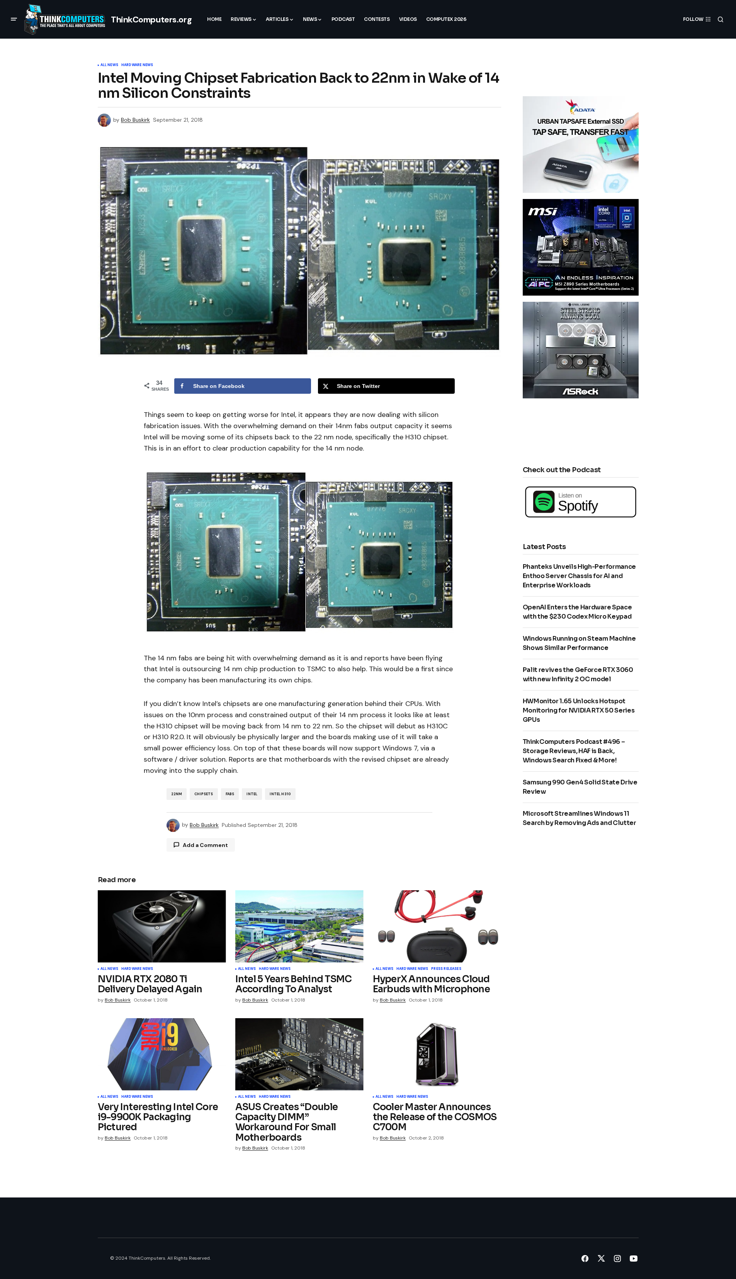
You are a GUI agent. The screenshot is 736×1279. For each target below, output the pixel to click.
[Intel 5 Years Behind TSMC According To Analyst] (299, 926)
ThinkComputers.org (151, 19)
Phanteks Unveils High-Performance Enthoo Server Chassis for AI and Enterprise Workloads (579, 576)
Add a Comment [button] (205, 845)
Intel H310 (280, 794)
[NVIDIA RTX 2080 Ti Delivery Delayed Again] (162, 926)
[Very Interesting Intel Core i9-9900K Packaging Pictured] (162, 1054)
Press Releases (446, 969)
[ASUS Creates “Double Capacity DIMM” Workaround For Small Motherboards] (299, 1054)
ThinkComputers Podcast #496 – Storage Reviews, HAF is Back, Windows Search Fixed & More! (574, 751)
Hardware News (137, 65)
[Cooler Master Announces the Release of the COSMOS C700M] (437, 1054)
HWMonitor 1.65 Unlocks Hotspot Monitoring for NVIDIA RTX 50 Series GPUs (579, 710)
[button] (14, 19)
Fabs (230, 794)
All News (109, 65)
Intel (251, 794)
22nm (176, 794)
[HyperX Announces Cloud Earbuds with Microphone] (437, 926)
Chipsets (203, 794)
